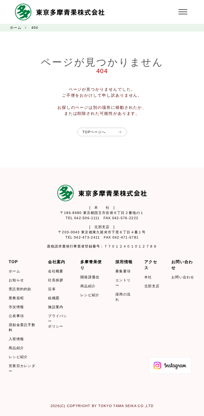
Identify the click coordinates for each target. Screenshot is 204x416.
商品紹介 (16, 348)
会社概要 (55, 271)
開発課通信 (89, 277)
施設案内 (55, 307)
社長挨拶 (55, 280)
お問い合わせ (182, 277)
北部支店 (151, 286)
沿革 (52, 289)
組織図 (53, 298)
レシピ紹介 (18, 357)
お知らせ (16, 280)
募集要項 (123, 271)
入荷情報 (16, 339)
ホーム (15, 28)
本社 (148, 277)
